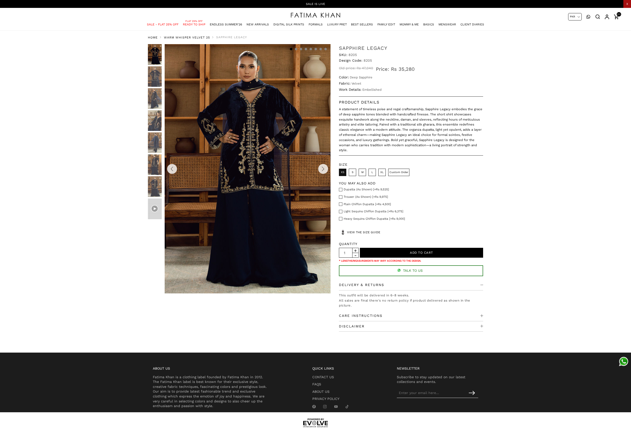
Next (323, 169)
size (343, 164)
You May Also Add (357, 183)
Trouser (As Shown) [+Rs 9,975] (366, 196)
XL (382, 172)
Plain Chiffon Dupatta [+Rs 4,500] (367, 204)
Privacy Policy (325, 399)
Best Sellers (362, 24)
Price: (382, 69)
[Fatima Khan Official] (315, 15)
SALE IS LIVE (315, 4)
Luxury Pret (337, 24)
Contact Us (323, 377)
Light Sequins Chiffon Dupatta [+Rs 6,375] (373, 211)
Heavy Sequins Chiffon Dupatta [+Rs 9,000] (374, 218)
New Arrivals (257, 24)
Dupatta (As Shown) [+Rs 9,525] (366, 189)
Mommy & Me (409, 24)
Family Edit (386, 24)
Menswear (447, 24)
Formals (316, 24)
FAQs (316, 384)
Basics (428, 24)
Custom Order (398, 172)
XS (342, 172)
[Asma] (624, 361)
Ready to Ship (194, 24)
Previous (172, 169)
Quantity (348, 244)
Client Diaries (472, 24)
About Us (321, 392)
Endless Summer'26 (226, 24)
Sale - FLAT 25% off (162, 24)
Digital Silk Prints (288, 24)
